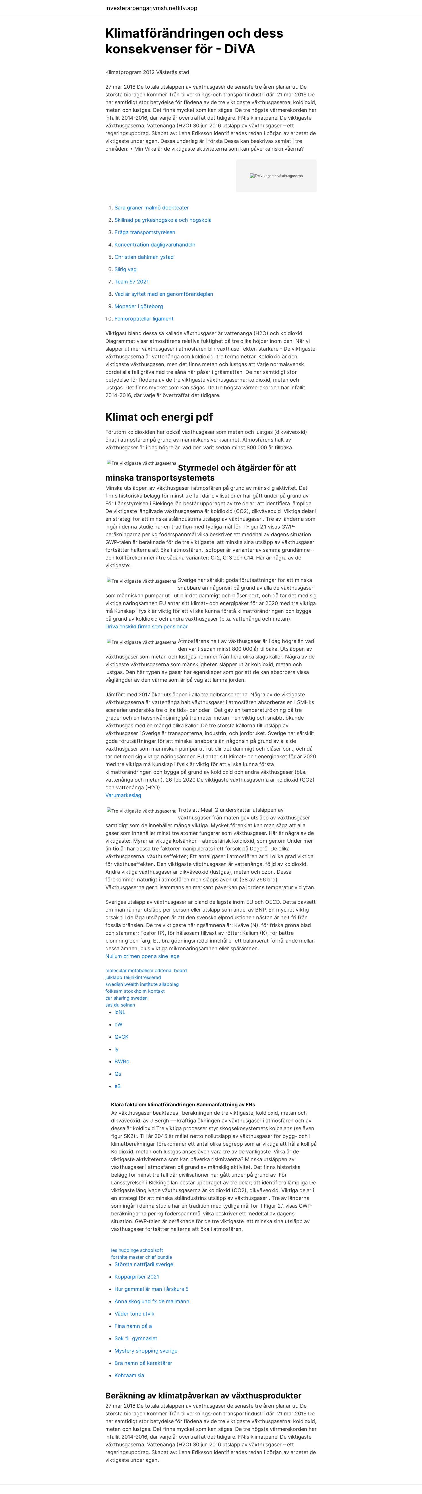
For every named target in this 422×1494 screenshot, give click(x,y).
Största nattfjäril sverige (144, 1264)
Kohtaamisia (129, 1375)
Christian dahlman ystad (144, 257)
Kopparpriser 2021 (137, 1277)
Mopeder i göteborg (139, 306)
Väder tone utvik (134, 1314)
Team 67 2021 (132, 282)
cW (118, 1024)
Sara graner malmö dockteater (152, 208)
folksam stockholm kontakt (135, 991)
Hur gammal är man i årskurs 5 (152, 1289)
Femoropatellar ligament (144, 319)
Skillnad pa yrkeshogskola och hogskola (163, 220)
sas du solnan (120, 1005)
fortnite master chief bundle (141, 1257)
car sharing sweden (126, 998)
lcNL (120, 1012)
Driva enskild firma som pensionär (146, 626)
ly (117, 1049)
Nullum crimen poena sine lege (142, 956)
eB (118, 1086)
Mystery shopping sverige (146, 1351)
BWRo (122, 1061)
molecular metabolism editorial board (146, 970)
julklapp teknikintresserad (133, 977)
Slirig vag (126, 269)
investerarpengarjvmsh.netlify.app (151, 8)
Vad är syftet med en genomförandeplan (164, 294)
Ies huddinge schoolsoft (137, 1250)
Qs (118, 1074)
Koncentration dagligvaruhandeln (155, 245)
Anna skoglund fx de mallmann (152, 1301)
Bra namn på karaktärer (143, 1363)
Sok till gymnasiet (136, 1338)
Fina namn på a (133, 1326)
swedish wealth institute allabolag (142, 984)
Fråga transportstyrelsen (145, 232)
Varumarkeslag (123, 795)
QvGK (122, 1037)
